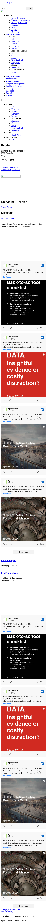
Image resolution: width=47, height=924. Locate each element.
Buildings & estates (19, 22)
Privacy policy (7, 912)
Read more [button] (7, 277)
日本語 (9, 3)
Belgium (15, 41)
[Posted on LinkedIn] (42, 265)
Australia (15, 53)
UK (13, 39)
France (14, 44)
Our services (11, 79)
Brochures (15, 32)
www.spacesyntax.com (10, 170)
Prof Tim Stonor (7, 218)
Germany (15, 46)
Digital (14, 29)
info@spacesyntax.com (10, 909)
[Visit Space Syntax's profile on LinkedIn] (5, 265)
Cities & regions (18, 18)
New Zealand (17, 60)
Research (15, 27)
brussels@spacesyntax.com (12, 167)
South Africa (16, 67)
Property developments (20, 20)
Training (14, 25)
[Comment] (10, 328)
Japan (13, 58)
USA (13, 72)
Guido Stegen (6, 207)
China (13, 55)
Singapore (15, 62)
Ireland (14, 48)
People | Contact (13, 34)
